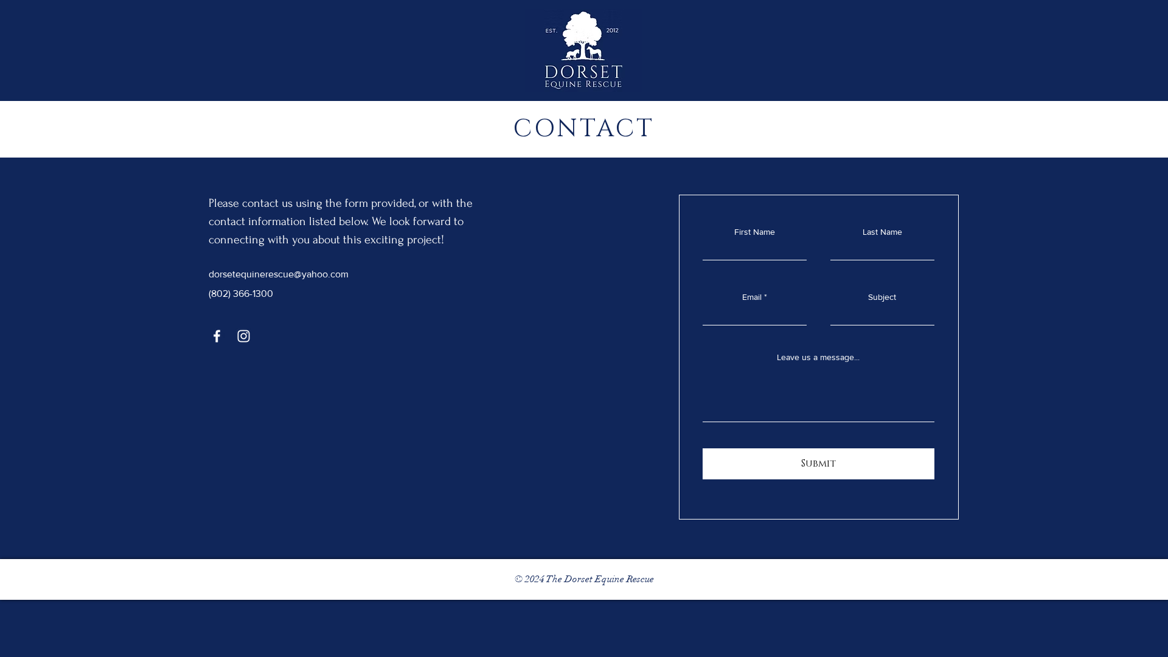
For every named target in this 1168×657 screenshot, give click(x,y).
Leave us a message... (818, 357)
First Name (754, 232)
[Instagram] (243, 336)
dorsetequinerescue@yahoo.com (279, 274)
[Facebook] (217, 336)
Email (752, 297)
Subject (882, 297)
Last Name (882, 232)
